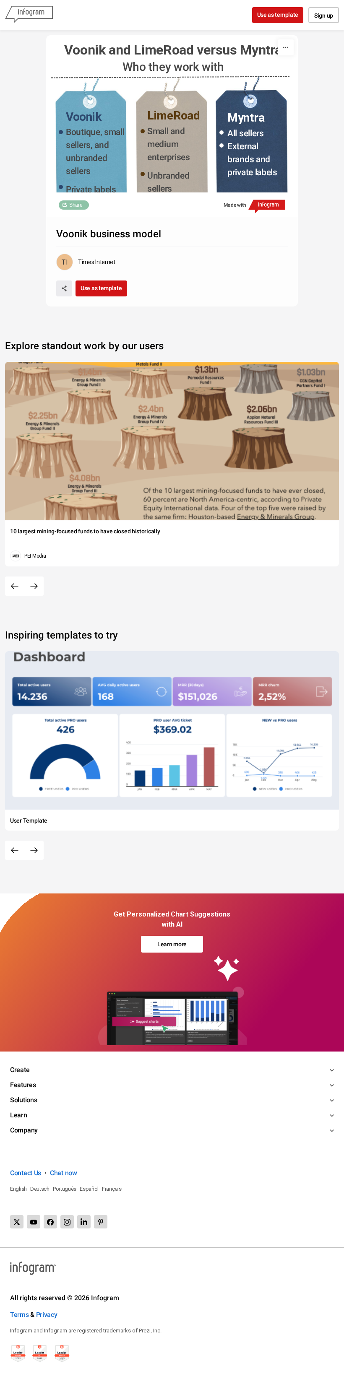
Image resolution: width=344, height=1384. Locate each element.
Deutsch (40, 1189)
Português (64, 1189)
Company (24, 1130)
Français (112, 1189)
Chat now (63, 1173)
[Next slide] (34, 586)
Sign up (323, 15)
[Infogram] (29, 15)
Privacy (46, 1315)
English (18, 1189)
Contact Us (25, 1173)
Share (76, 205)
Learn (18, 1115)
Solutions (23, 1100)
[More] (286, 47)
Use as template (278, 14)
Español (89, 1189)
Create (19, 1070)
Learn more (172, 944)
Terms (19, 1315)
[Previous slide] (15, 586)
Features (23, 1085)
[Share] (64, 288)
